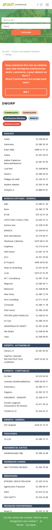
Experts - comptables (16, 371)
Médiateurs (10, 476)
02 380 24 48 (42, 453)
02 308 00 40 (42, 331)
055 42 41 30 (42, 214)
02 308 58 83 (42, 336)
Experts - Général (14, 420)
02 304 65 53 (42, 230)
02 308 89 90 (42, 289)
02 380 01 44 (42, 204)
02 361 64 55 (42, 155)
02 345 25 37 (42, 179)
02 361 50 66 (42, 257)
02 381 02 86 (42, 326)
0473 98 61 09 (41, 241)
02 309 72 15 (42, 219)
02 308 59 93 (42, 315)
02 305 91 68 (42, 184)
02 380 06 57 (42, 486)
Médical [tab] (34, 118)
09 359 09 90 (42, 376)
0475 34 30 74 (41, 359)
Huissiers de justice (15, 448)
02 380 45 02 (42, 174)
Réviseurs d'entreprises (18, 506)
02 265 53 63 (42, 481)
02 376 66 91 (42, 235)
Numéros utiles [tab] (12, 124)
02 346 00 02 (42, 139)
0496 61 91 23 (41, 149)
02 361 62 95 (42, 267)
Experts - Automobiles (17, 345)
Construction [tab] (29, 112)
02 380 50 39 (42, 144)
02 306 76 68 (42, 467)
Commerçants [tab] (11, 112)
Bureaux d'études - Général (20, 198)
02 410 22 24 (42, 492)
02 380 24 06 (42, 310)
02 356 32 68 (42, 497)
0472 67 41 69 (41, 273)
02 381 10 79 (42, 251)
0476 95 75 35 (41, 425)
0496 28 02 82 (41, 262)
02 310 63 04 (42, 246)
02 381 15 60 (42, 278)
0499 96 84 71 (41, 381)
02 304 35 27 (42, 411)
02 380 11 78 (42, 304)
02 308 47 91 (42, 397)
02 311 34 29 (42, 299)
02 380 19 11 (42, 386)
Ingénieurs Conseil (15, 462)
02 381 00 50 (42, 350)
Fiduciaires (10, 434)
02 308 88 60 (42, 168)
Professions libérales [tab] (15, 118)
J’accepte (31, 524)
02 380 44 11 (42, 283)
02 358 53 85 (42, 225)
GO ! (26, 92)
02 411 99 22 (42, 404)
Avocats (9, 133)
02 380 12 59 (42, 294)
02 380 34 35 (42, 320)
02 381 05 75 (42, 392)
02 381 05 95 (42, 161)
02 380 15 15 (42, 439)
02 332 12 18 (42, 511)
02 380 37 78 (42, 209)
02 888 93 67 (42, 189)
